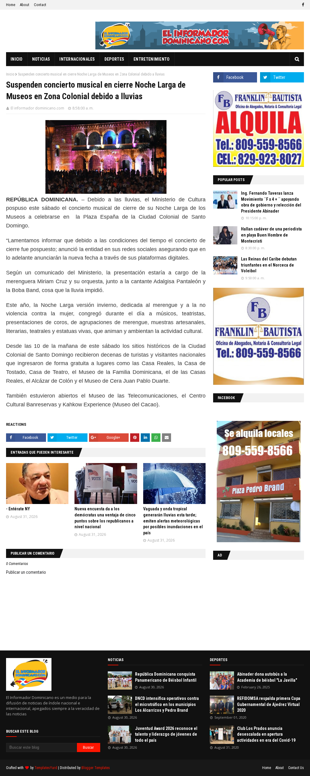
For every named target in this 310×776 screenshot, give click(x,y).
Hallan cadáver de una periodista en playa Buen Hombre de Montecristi (271, 235)
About (24, 4)
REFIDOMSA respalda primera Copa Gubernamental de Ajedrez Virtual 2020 (268, 704)
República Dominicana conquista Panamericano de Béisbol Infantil (165, 677)
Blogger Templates (95, 768)
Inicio (10, 74)
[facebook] (302, 5)
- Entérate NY (18, 508)
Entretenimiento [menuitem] (152, 59)
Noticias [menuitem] (41, 59)
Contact (40, 4)
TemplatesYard (46, 768)
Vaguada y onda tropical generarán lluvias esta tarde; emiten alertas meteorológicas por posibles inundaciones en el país (173, 520)
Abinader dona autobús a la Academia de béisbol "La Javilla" (267, 677)
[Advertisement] (251, 604)
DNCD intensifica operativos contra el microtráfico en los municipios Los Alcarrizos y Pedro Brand (167, 704)
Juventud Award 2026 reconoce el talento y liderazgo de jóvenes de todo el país (166, 734)
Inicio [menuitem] (17, 59)
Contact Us (296, 768)
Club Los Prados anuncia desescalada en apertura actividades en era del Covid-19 (266, 734)
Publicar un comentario (26, 572)
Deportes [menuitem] (114, 59)
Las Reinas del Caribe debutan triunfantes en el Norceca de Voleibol (269, 265)
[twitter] (282, 77)
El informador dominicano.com (37, 108)
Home (10, 4)
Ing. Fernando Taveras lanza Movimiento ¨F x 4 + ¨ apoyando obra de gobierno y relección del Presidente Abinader (271, 202)
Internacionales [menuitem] (77, 59)
